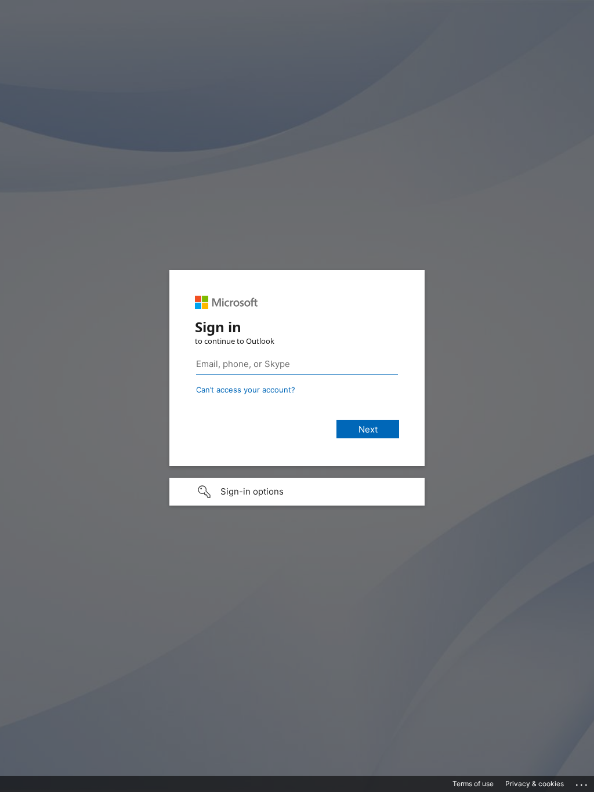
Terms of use (473, 783)
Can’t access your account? (245, 389)
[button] (297, 492)
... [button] (582, 782)
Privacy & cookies (534, 783)
